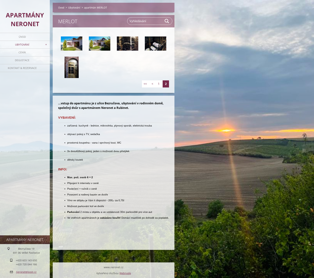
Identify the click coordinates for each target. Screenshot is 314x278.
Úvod (22, 36)
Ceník (22, 52)
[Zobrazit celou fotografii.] (71, 43)
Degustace (22, 60)
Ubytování (22, 44)
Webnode (125, 273)
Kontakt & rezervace (22, 68)
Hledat (167, 21)
